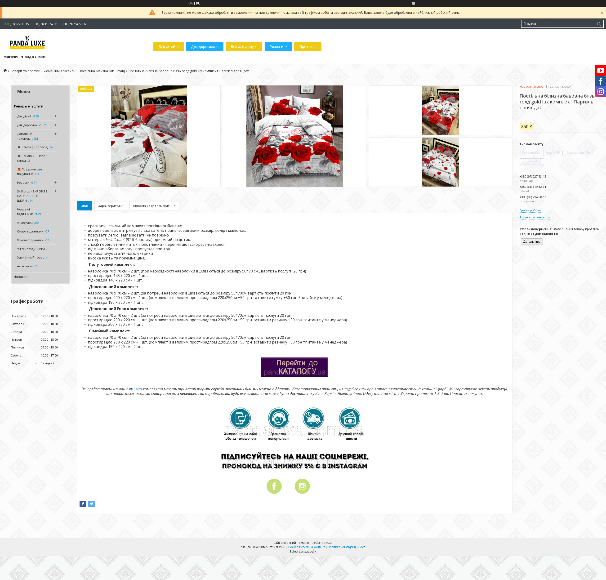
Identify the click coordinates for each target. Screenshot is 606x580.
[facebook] (83, 504)
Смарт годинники (30, 231)
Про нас (306, 46)
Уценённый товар (31, 257)
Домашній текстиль (59, 71)
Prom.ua (327, 542)
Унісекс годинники (31, 249)
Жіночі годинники (30, 240)
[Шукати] (599, 23)
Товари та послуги (25, 71)
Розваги (276, 46)
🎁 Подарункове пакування (29, 171)
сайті (138, 389)
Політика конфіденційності (346, 547)
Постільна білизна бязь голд (102, 71)
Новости (20, 276)
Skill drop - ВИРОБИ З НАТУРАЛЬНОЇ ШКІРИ (32, 196)
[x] (91, 504)
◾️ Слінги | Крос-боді (32, 147)
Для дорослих (203, 46)
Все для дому (242, 46)
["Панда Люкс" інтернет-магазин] (27, 43)
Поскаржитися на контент (306, 547)
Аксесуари (25, 222)
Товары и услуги (28, 106)
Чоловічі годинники (25, 211)
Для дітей (166, 46)
